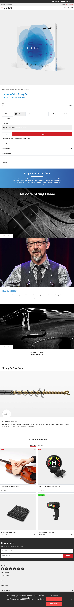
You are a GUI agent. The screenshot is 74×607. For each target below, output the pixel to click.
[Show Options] (71, 551)
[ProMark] (9, 4)
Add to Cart (42, 134)
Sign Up (68, 555)
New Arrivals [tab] (33, 445)
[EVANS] (3, 4)
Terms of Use (15, 599)
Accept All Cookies (54, 603)
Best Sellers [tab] (41, 445)
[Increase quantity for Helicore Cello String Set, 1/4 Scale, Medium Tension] (9, 134)
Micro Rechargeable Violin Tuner (46, 532)
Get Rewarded (69, 4)
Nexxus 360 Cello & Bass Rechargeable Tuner (49, 486)
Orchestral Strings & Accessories (8, 89)
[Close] (71, 599)
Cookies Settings (54, 595)
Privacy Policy (25, 598)
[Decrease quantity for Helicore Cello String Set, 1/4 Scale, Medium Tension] (3, 134)
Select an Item (6, 123)
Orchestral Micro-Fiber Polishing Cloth (10, 486)
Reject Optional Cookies (54, 599)
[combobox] (36, 551)
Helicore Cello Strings (19, 89)
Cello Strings (26, 89)
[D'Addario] (8, 8)
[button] (33, 86)
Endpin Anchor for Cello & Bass (8, 532)
